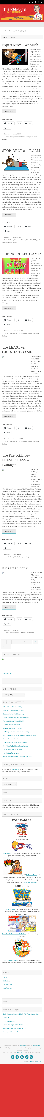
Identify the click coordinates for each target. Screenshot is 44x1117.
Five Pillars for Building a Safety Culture (15, 746)
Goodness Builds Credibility (11, 724)
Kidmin (23, 136)
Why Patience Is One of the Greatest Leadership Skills (19, 735)
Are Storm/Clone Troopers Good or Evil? (15, 1028)
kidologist (6, 134)
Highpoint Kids (23, 333)
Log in (5, 977)
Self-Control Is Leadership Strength (13, 710)
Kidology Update (24, 632)
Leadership (9, 242)
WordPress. (39, 1061)
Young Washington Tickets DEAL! (13, 721)
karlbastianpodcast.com (30, 882)
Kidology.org (15, 769)
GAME (16, 333)
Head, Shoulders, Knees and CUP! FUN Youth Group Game (21, 1014)
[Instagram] (35, 2)
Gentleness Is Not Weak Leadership (13, 714)
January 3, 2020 (17, 237)
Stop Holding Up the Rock (11, 753)
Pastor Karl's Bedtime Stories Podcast (14, 934)
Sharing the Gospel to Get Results (13, 1025)
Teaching (4, 139)
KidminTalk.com (31, 875)
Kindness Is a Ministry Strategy (12, 728)
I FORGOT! (6, 1017)
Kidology (28, 136)
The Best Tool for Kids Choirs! (12, 739)
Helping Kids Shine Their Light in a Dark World (17, 756)
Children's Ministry (9, 136)
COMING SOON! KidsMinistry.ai (13, 707)
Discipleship (17, 136)
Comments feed (7, 984)
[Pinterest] (38, 2)
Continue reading (8, 111)
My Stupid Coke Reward (10, 1032)
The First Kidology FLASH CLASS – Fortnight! (16, 460)
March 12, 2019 (17, 554)
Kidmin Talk (29, 240)
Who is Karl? (20, 1052)
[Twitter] (32, 2)
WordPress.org (7, 988)
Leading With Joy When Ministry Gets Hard (16, 742)
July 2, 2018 (16, 630)
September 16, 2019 (18, 331)
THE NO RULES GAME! (21, 254)
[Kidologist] (29, 2)
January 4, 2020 (17, 134)
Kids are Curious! (15, 568)
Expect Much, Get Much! (20, 45)
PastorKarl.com (10, 909)
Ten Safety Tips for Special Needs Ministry (16, 732)
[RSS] (41, 2)
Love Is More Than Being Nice (12, 749)
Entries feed (6, 981)
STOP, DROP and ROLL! (21, 151)
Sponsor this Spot (7, 673)
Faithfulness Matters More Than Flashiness (16, 717)
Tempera (32, 1061)
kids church (34, 136)
